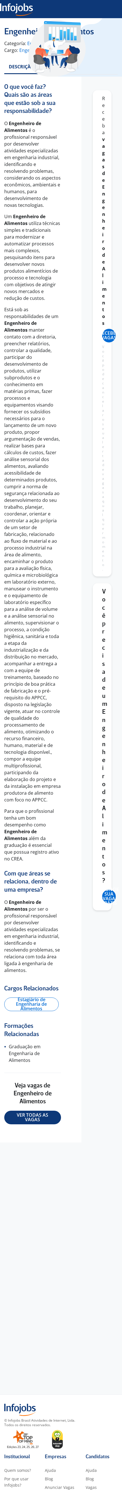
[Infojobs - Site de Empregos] (16, 9)
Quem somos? (17, 1470)
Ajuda (50, 1470)
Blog (49, 1478)
